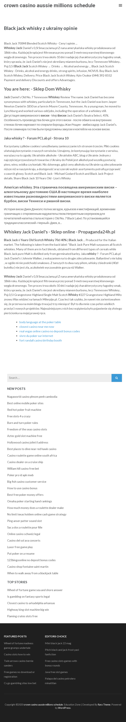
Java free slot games (56, 671)
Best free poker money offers (25, 494)
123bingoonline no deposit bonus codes (31, 560)
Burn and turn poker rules (22, 423)
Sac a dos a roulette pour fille (24, 527)
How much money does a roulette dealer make (35, 508)
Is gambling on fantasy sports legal (28, 596)
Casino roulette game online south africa (32, 455)
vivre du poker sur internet (36, 336)
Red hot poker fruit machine (24, 409)
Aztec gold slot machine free (24, 436)
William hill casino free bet (23, 468)
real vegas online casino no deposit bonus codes (49, 331)
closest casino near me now (36, 326)
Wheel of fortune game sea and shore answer (35, 590)
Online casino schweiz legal (23, 534)
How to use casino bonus (22, 488)
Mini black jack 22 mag (58, 643)
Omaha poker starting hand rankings (29, 501)
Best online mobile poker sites (25, 403)
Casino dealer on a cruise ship (25, 462)
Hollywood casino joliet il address (27, 442)
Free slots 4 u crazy (19, 416)
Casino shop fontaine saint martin (27, 566)
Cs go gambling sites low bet (20, 683)
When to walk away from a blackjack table (32, 573)
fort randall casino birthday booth (40, 340)
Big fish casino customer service (26, 481)
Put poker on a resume (20, 553)
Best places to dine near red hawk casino (31, 449)
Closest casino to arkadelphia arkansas (31, 603)
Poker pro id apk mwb (20, 475)
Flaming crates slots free (22, 616)
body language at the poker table (40, 322)
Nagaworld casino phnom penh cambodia (32, 396)
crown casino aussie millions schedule (49, 5)
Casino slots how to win (17, 654)
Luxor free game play (20, 547)
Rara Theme (104, 704)
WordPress (64, 707)
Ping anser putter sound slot (24, 521)
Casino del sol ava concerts (23, 540)
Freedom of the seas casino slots (27, 429)
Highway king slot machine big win (28, 609)
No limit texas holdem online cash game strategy (36, 514)
